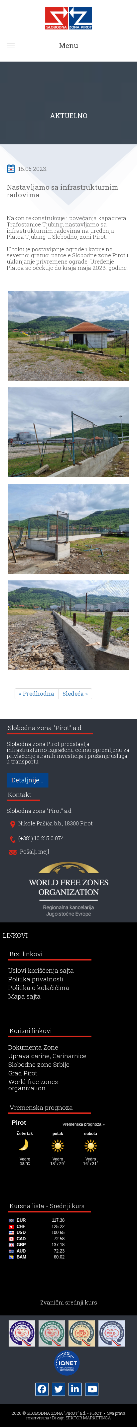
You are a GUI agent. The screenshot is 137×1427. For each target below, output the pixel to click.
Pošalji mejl (34, 852)
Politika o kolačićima (38, 987)
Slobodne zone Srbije (38, 1064)
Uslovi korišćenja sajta (41, 970)
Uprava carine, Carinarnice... (49, 1056)
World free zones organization (33, 1085)
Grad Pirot (22, 1073)
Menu (68, 45)
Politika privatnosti (35, 979)
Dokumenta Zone (33, 1047)
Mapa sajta (24, 996)
